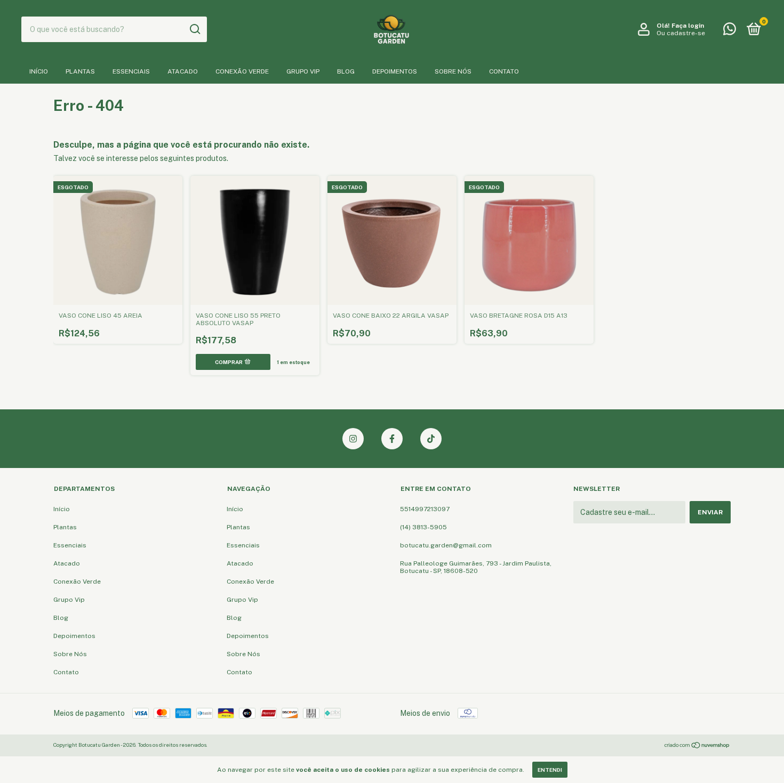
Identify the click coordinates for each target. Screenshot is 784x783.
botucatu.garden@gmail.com (446, 545)
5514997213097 (425, 509)
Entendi (550, 769)
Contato (504, 71)
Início (38, 71)
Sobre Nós (453, 71)
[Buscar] (194, 29)
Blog (346, 71)
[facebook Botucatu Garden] (392, 438)
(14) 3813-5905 (423, 527)
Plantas (80, 71)
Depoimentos (394, 71)
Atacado (182, 71)
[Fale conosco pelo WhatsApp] (729, 31)
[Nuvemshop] (697, 746)
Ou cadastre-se (681, 33)
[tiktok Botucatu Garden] (431, 438)
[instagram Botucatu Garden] (353, 438)
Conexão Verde (242, 71)
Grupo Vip (302, 71)
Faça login (687, 25)
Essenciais (131, 71)
